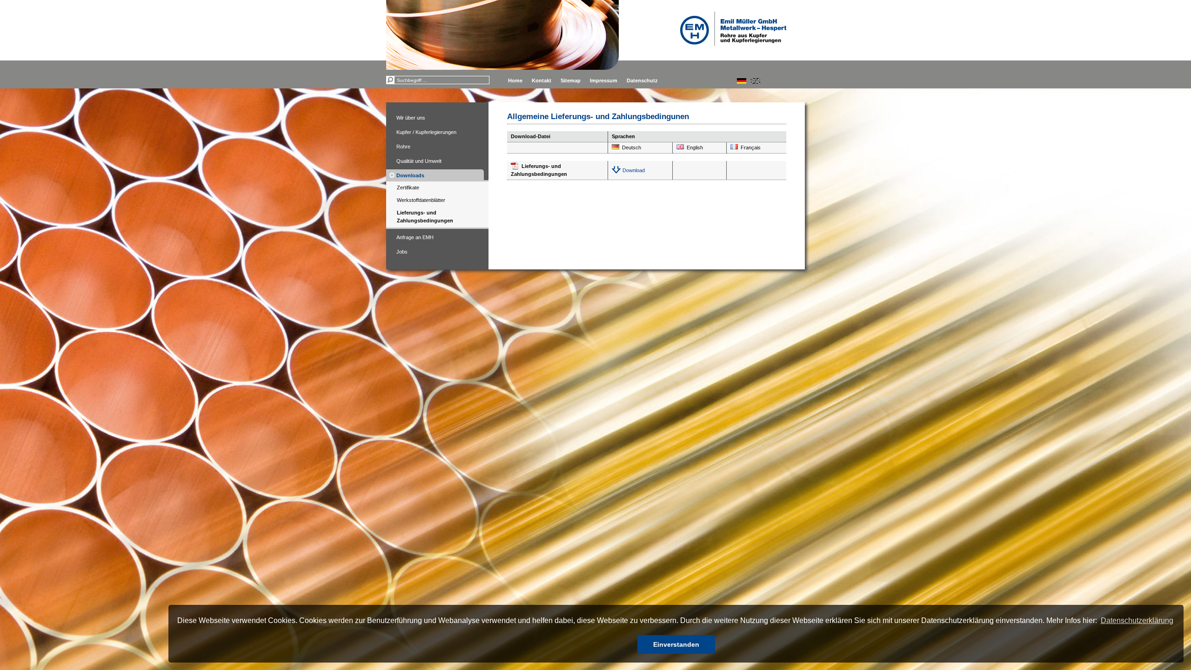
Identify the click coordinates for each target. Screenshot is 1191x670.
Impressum (603, 80)
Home (515, 80)
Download (633, 170)
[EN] (755, 81)
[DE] (741, 81)
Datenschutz (642, 80)
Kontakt (541, 80)
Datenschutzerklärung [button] (1137, 620)
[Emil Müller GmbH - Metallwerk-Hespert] (733, 29)
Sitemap (571, 80)
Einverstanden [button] (676, 644)
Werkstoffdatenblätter (421, 200)
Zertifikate (408, 187)
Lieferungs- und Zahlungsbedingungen (425, 216)
